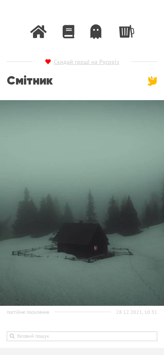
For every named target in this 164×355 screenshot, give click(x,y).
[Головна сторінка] (38, 31)
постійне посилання (28, 312)
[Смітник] (126, 30)
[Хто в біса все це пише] (95, 31)
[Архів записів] (68, 31)
